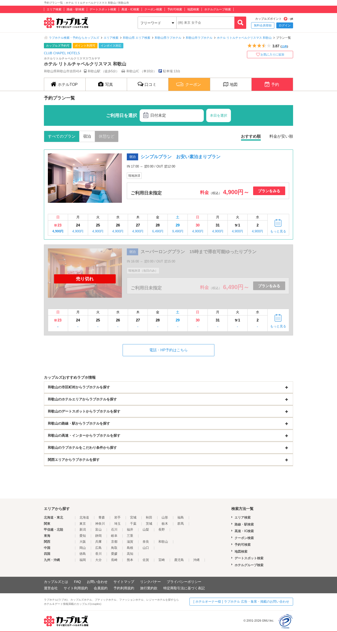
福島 (180, 517)
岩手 (117, 517)
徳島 (82, 554)
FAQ (77, 582)
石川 (114, 529)
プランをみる (269, 191)
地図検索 (193, 9)
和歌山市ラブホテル (199, 37)
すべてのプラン (61, 136)
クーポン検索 (153, 9)
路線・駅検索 (75, 9)
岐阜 (114, 536)
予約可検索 (174, 9)
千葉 (133, 523)
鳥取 (114, 548)
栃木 (165, 523)
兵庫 (98, 541)
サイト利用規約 (76, 588)
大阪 (82, 541)
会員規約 (101, 588)
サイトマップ (123, 582)
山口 (146, 548)
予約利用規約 (123, 588)
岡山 (82, 548)
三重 (130, 536)
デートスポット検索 (103, 9)
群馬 (180, 523)
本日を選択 (218, 115)
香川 (98, 554)
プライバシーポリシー (184, 582)
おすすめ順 (251, 136)
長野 (161, 529)
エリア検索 (54, 9)
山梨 (146, 529)
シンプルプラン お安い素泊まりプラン (181, 156)
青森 (101, 517)
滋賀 (130, 541)
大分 (98, 560)
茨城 (149, 523)
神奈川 (100, 523)
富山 (98, 529)
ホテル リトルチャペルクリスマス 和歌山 (244, 37)
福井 (130, 529)
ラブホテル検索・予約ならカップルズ (74, 37)
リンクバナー (150, 582)
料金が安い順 (281, 136)
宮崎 (161, 560)
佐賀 (146, 560)
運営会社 (51, 588)
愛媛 (114, 554)
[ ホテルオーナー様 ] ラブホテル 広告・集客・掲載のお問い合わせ (241, 601)
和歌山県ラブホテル (168, 37)
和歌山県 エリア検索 (136, 37)
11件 (284, 46)
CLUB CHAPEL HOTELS (62, 53)
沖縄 (196, 560)
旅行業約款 (148, 588)
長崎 (114, 560)
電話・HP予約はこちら (168, 350)
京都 (114, 541)
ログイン (285, 25)
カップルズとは (56, 582)
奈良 (146, 541)
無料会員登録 (263, 25)
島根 (130, 548)
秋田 (149, 517)
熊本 (130, 560)
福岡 (82, 560)
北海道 (84, 517)
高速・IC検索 (130, 9)
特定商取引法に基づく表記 (184, 588)
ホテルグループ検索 (217, 9)
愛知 (82, 536)
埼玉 (117, 523)
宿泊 (87, 136)
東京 (82, 523)
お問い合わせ (97, 582)
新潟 (82, 529)
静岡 (98, 536)
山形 (165, 517)
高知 (130, 554)
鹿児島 (179, 560)
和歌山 (163, 541)
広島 (98, 548)
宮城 (133, 517)
